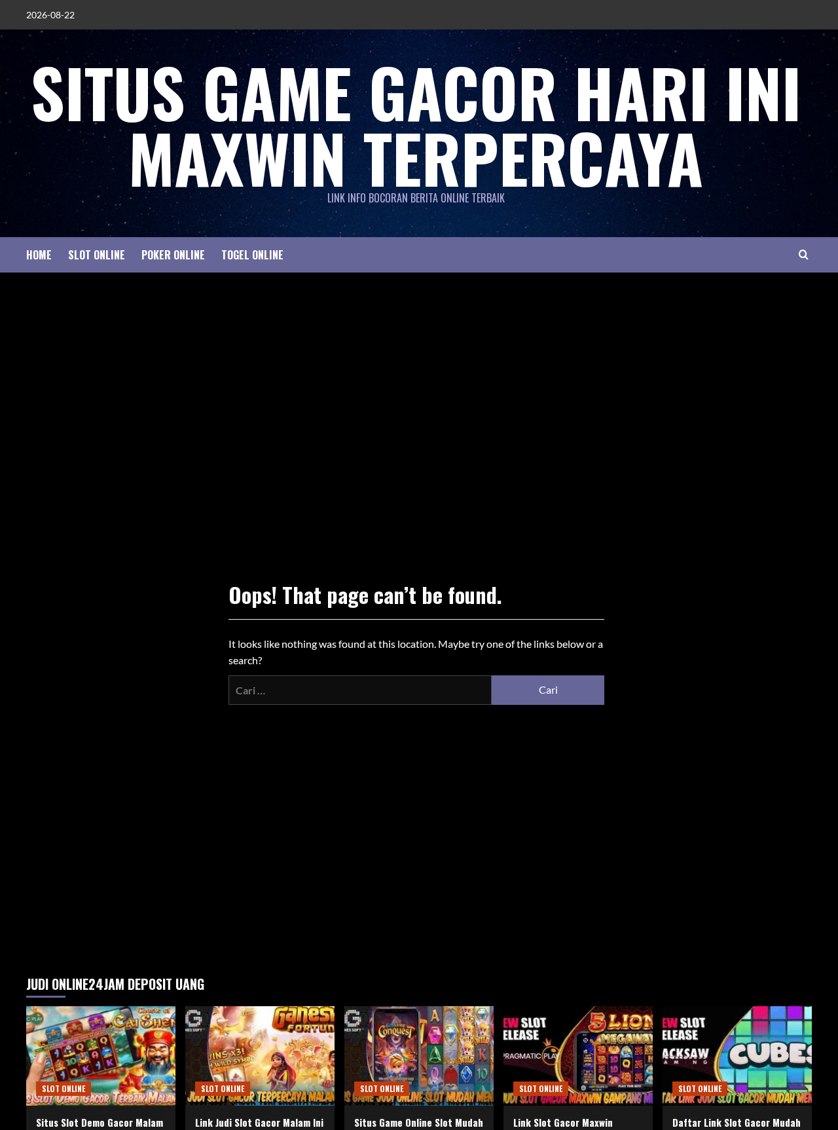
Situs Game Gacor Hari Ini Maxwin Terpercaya (416, 124)
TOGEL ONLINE (252, 255)
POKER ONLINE (173, 255)
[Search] (803, 254)
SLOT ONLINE (96, 255)
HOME (39, 255)
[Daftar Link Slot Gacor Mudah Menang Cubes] (737, 1056)
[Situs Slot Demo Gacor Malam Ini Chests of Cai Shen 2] (100, 1056)
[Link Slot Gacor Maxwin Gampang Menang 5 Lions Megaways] (578, 1056)
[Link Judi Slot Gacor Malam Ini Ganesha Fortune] (260, 1056)
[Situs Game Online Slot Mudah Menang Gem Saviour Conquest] (419, 1056)
